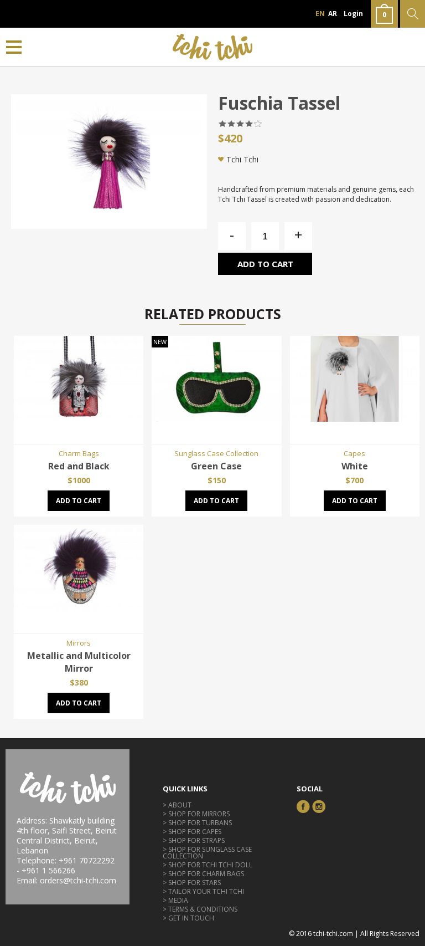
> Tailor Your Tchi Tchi (203, 891)
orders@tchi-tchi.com (78, 880)
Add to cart (265, 263)
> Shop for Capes (192, 831)
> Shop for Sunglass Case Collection (207, 853)
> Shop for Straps (194, 840)
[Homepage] (213, 46)
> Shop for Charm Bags (203, 873)
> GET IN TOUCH (188, 918)
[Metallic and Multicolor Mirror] (78, 608)
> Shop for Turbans (197, 822)
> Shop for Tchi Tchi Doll (207, 865)
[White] (354, 418)
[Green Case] (216, 418)
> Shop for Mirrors (196, 814)
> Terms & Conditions (200, 909)
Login (353, 13)
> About (177, 805)
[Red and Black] (78, 418)
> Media (175, 900)
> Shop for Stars (192, 882)
